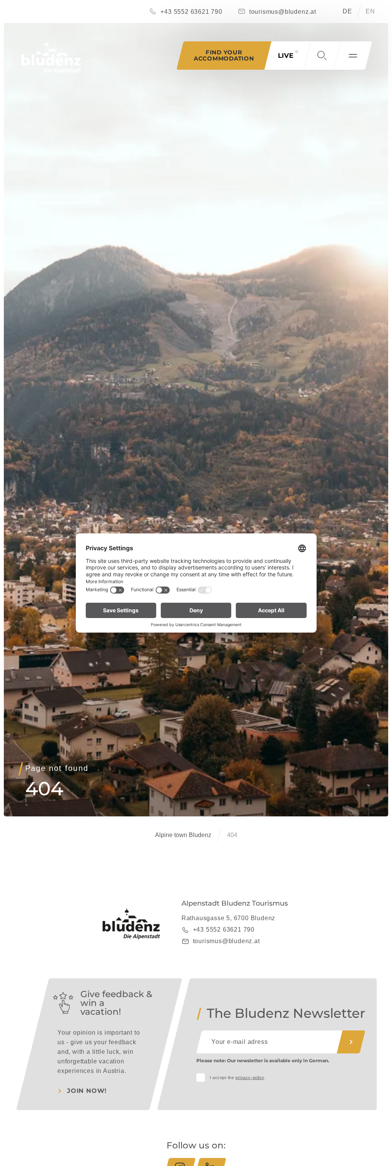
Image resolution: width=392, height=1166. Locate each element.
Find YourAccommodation (224, 55)
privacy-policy (250, 1077)
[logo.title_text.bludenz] (51, 57)
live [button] (285, 55)
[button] (322, 55)
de (347, 11)
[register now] (351, 1041)
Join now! (87, 1090)
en (370, 11)
